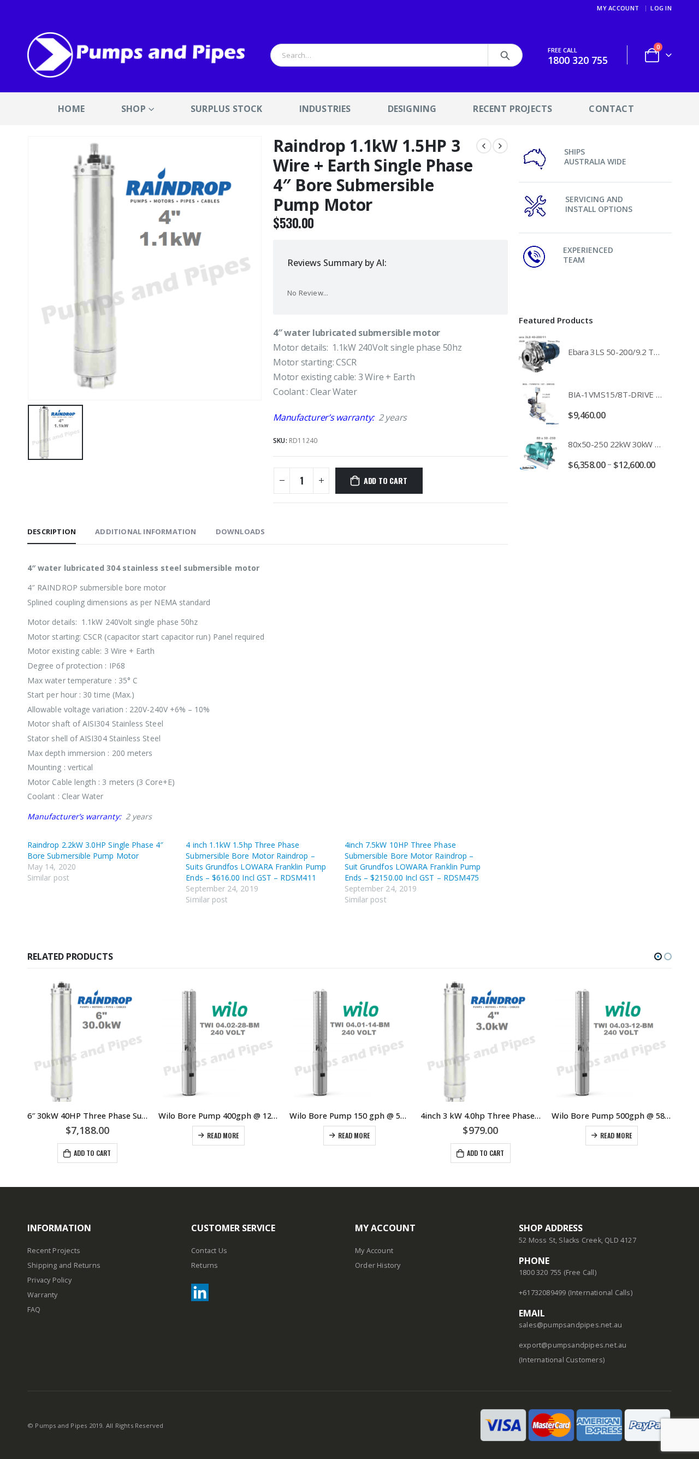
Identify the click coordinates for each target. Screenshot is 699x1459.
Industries (325, 109)
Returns (204, 1265)
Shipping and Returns (63, 1265)
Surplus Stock (227, 109)
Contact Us (209, 1250)
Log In (661, 8)
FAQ (34, 1309)
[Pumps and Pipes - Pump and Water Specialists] (136, 55)
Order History (378, 1265)
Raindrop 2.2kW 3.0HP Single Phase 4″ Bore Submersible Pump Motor (95, 850)
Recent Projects (512, 109)
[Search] (505, 55)
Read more (223, 1135)
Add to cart (385, 480)
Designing (412, 109)
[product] (539, 354)
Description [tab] (51, 531)
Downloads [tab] (240, 531)
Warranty (42, 1294)
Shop (133, 109)
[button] (658, 956)
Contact (611, 109)
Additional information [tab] (145, 531)
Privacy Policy (49, 1280)
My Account (618, 8)
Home (71, 109)
